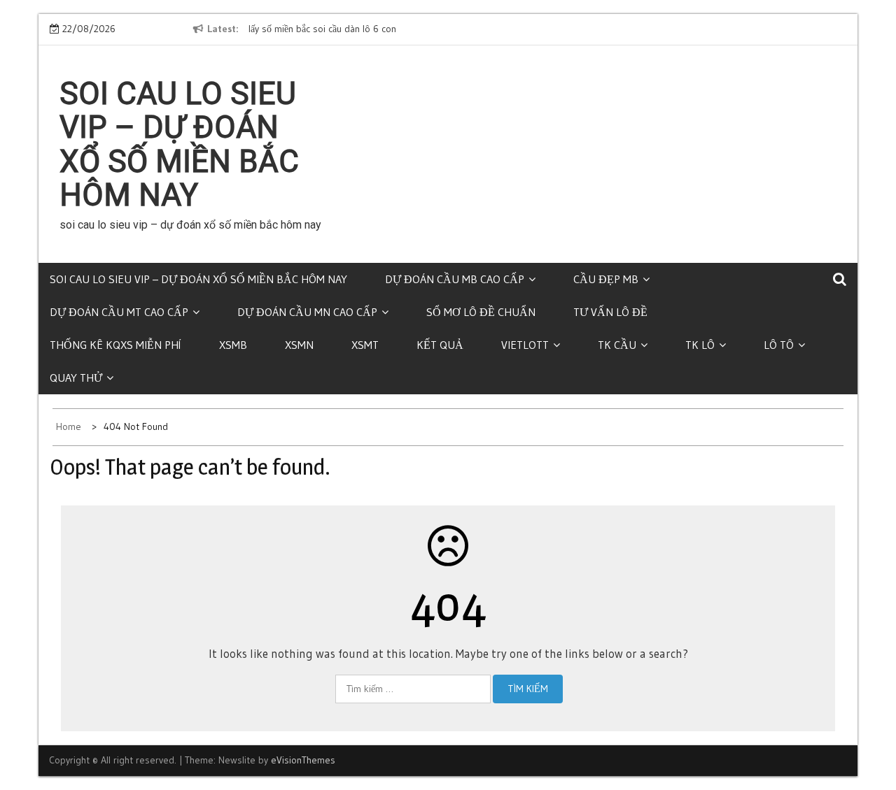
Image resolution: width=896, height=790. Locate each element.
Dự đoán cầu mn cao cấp (307, 312)
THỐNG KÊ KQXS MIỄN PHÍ (115, 345)
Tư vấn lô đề (610, 312)
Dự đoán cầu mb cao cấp (454, 279)
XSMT (365, 345)
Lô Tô (779, 345)
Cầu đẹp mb (605, 279)
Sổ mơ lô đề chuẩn (481, 312)
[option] (376, 29)
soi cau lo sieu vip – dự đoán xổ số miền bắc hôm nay (179, 144)
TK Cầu (617, 345)
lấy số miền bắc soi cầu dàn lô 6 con (322, 28)
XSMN (299, 345)
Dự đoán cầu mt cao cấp (119, 312)
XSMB (233, 345)
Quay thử (76, 378)
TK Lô (700, 345)
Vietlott (525, 345)
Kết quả (439, 345)
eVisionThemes (303, 760)
